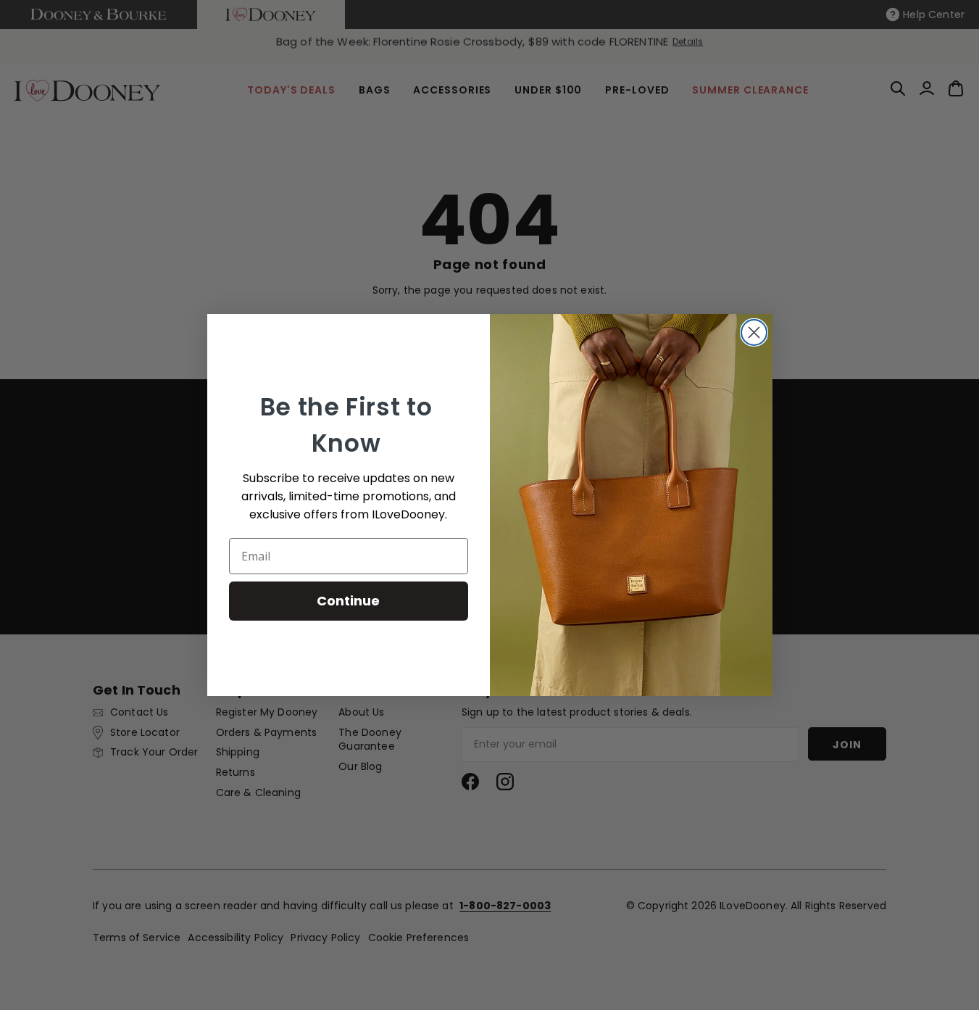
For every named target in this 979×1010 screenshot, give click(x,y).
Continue (348, 601)
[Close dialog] (754, 332)
